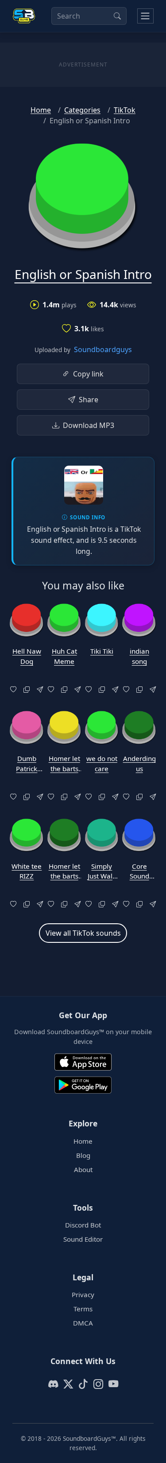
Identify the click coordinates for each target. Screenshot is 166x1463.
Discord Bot (83, 1224)
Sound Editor (83, 1239)
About (83, 1169)
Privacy (83, 1294)
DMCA (83, 1322)
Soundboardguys (103, 349)
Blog (83, 1155)
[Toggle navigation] (145, 16)
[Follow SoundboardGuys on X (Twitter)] (68, 1384)
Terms (83, 1308)
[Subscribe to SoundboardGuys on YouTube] (113, 1384)
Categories (82, 110)
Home (41, 110)
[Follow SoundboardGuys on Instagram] (98, 1384)
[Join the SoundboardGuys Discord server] (53, 1384)
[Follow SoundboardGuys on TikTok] (83, 1384)
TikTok (124, 110)
